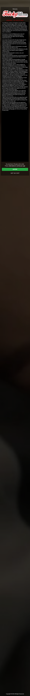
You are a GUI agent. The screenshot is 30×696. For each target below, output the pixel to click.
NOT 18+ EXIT (15, 173)
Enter (15, 169)
